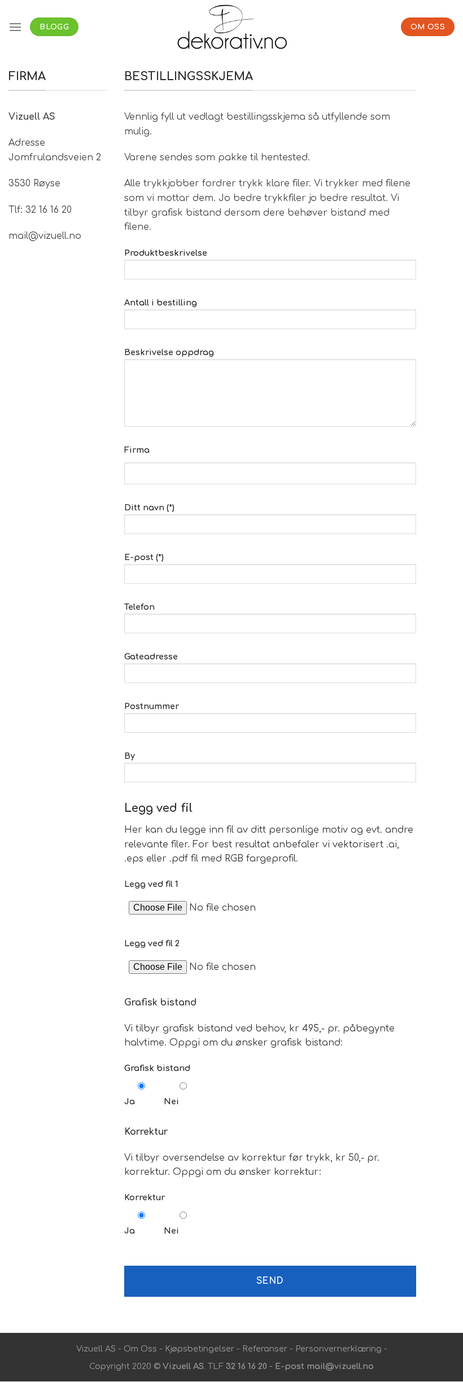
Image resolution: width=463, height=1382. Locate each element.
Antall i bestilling (160, 302)
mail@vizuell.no (340, 1366)
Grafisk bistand (157, 1068)
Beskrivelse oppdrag (169, 352)
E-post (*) (144, 557)
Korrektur (144, 1197)
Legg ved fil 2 (152, 943)
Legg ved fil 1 (151, 884)
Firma (137, 449)
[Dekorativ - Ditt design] (231, 27)
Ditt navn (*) (149, 507)
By (129, 755)
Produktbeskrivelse (165, 252)
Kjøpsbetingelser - (202, 1348)
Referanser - (266, 1348)
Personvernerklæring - (340, 1348)
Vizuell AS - (98, 1348)
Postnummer (151, 706)
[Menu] (15, 27)
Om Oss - (143, 1348)
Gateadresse (151, 656)
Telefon (139, 606)
